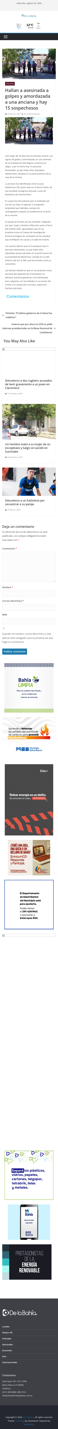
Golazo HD (7, 1332)
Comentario (9, 548)
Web (4, 614)
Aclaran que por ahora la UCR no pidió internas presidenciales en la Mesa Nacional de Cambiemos (27, 328)
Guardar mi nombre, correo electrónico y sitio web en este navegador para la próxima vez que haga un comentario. (27, 638)
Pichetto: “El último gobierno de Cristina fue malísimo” (29, 315)
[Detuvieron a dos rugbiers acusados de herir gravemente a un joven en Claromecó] (29, 349)
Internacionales (9, 1362)
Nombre (7, 587)
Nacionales (7, 1344)
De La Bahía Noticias (32, 114)
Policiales (10, 84)
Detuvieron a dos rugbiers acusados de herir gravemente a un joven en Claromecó (28, 384)
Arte (4, 1356)
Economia (7, 1350)
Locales (5, 1326)
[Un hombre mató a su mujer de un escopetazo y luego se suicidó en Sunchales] (29, 405)
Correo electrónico (13, 600)
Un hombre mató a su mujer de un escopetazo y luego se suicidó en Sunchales (27, 447)
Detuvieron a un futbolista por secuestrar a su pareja (25, 502)
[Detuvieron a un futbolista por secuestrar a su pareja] (29, 469)
